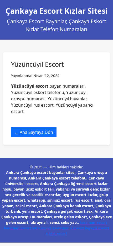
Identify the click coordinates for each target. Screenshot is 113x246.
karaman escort (93, 222)
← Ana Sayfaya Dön (33, 132)
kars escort (42, 227)
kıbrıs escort (56, 233)
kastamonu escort (68, 227)
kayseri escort (97, 227)
